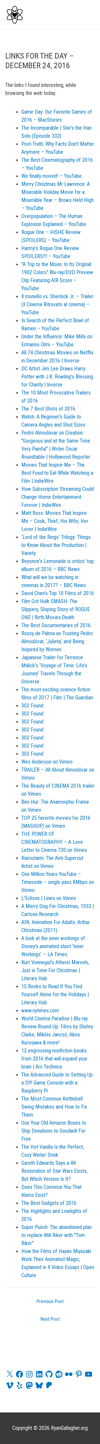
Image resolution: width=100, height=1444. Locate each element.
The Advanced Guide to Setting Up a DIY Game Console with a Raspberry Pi (57, 1082)
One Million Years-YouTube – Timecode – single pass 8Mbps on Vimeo (57, 882)
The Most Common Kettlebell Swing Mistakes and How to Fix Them (54, 1107)
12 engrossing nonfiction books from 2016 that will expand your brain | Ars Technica (54, 1058)
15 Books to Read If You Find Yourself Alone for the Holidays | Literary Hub (55, 994)
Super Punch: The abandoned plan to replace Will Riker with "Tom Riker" (56, 1235)
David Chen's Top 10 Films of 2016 (57, 593)
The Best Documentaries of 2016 (56, 625)
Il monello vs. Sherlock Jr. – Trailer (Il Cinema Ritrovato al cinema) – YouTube (57, 304)
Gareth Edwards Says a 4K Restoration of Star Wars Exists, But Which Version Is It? (54, 1171)
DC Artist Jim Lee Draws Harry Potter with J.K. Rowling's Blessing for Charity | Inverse (57, 376)
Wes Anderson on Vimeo (47, 762)
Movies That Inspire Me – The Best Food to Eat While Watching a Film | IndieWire (57, 473)
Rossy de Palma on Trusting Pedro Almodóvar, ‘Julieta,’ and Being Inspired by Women (57, 641)
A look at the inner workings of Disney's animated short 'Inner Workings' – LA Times (53, 946)
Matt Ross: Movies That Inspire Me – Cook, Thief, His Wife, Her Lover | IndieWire (54, 521)
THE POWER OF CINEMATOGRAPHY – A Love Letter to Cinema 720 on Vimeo (54, 842)
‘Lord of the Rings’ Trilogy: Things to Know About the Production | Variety (56, 545)
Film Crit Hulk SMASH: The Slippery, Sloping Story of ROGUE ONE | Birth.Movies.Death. (55, 609)
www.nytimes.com (40, 1010)
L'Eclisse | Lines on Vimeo (48, 898)
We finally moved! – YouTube (51, 176)
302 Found (32, 705)
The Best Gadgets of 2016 (49, 1203)
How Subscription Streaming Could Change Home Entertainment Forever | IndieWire (57, 497)
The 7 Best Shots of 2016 (48, 408)
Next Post (50, 1319)
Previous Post (50, 1301)
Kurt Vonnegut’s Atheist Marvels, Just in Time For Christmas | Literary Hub (55, 970)
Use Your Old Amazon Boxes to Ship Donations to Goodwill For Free (53, 1131)
